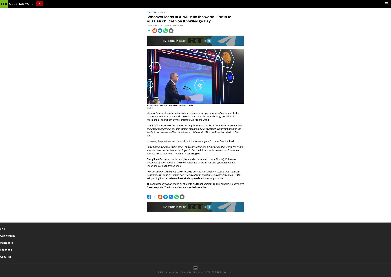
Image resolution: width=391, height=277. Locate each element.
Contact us (6, 242)
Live (2, 228)
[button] (149, 30)
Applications (7, 235)
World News (159, 12)
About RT (5, 256)
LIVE (40, 4)
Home (149, 12)
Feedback (6, 249)
